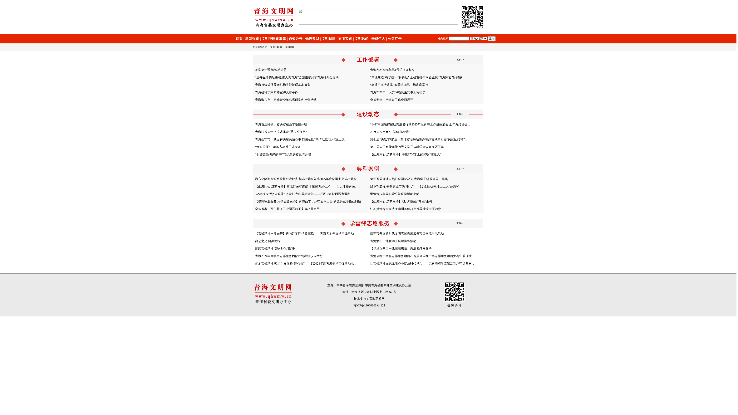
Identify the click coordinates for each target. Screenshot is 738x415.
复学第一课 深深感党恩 (271, 69)
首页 (239, 39)
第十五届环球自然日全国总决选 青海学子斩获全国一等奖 (409, 179)
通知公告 (296, 39)
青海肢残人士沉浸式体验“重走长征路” (281, 132)
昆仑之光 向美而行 (267, 241)
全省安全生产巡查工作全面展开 (391, 99)
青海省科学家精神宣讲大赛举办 (276, 92)
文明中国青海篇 (274, 39)
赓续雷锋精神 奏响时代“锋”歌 (275, 248)
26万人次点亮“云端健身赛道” (390, 132)
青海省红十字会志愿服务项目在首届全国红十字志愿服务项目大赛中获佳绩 (421, 256)
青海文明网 (276, 47)
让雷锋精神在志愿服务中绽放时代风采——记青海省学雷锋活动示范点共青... (422, 263)
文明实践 (345, 39)
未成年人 (378, 39)
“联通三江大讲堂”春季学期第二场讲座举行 (399, 84)
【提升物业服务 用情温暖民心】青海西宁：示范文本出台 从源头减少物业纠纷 (308, 201)
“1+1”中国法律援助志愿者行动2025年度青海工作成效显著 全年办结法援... (420, 124)
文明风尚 (362, 39)
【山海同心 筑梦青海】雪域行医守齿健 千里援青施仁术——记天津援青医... (306, 186)
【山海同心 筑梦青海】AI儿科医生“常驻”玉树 (401, 201)
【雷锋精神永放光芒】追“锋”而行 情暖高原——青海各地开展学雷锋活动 (304, 233)
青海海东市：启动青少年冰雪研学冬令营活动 (286, 99)
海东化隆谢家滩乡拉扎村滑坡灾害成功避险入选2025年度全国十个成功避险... (307, 179)
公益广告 (395, 39)
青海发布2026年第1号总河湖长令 (392, 69)
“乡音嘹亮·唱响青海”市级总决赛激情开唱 (283, 154)
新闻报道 (252, 39)
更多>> (460, 59)
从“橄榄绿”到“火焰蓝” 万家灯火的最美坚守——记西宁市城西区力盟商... (304, 194)
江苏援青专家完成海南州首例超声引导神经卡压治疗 (405, 209)
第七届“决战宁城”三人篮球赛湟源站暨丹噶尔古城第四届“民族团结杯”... (418, 139)
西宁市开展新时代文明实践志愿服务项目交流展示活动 (407, 233)
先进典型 (312, 39)
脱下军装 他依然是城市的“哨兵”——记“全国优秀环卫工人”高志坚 (414, 186)
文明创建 (329, 39)
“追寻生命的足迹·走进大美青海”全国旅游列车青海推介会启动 (297, 77)
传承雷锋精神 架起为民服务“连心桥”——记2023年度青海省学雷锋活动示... (305, 263)
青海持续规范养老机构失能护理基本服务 (282, 84)
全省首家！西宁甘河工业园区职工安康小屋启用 (287, 209)
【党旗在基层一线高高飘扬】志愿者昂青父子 (401, 248)
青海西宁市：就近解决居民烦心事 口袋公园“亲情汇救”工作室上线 (300, 139)
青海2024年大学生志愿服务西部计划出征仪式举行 (289, 256)
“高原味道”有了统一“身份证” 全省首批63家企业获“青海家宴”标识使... (417, 77)
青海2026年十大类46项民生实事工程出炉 (398, 92)
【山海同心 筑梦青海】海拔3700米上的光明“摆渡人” (405, 154)
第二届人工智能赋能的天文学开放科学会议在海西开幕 (407, 147)
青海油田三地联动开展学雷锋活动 (393, 241)
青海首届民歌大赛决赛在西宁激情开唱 (281, 124)
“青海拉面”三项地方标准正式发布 (278, 147)
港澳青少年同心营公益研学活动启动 (394, 194)
